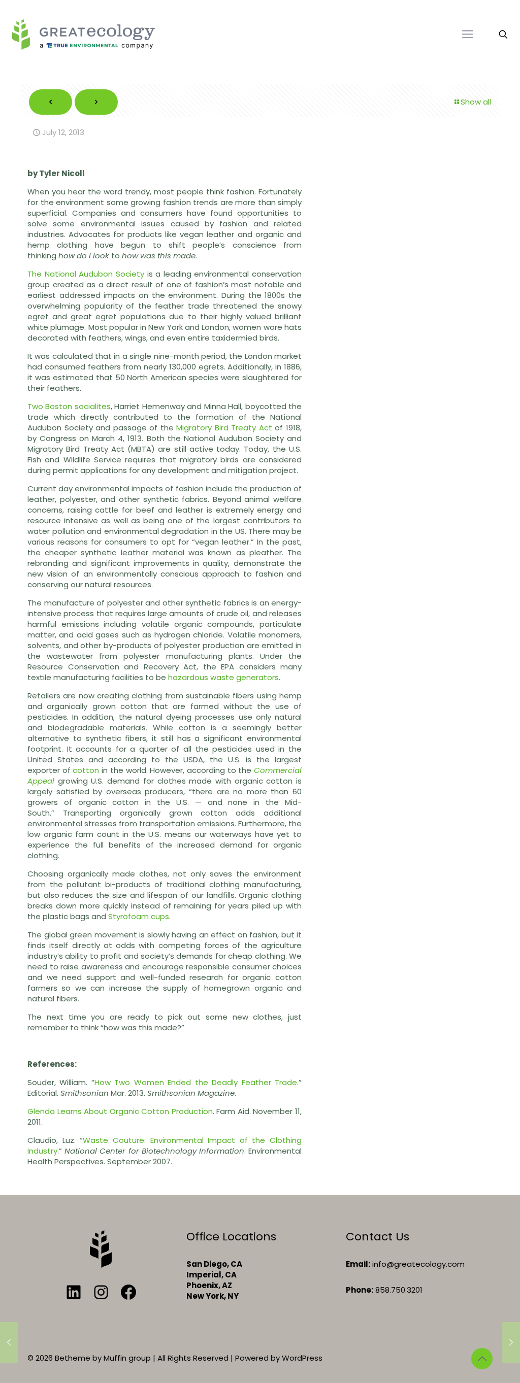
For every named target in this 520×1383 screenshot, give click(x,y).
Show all (476, 101)
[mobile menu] (467, 34)
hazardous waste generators (223, 677)
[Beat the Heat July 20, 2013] (511, 1342)
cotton (86, 770)
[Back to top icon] (482, 1358)
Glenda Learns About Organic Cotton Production (120, 1111)
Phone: (359, 1290)
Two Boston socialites (69, 406)
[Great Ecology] (83, 34)
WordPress (302, 1358)
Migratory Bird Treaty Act (225, 427)
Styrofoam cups (138, 916)
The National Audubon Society (85, 273)
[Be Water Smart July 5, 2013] (9, 1342)
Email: (358, 1264)
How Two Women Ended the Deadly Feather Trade (195, 1082)
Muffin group (127, 1358)
